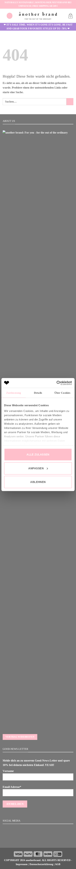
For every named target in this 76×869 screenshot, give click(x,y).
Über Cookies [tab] (62, 392)
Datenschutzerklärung (41, 864)
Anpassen (36, 468)
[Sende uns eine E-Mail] (42, 840)
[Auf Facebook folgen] (33, 840)
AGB (57, 864)
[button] (9, 16)
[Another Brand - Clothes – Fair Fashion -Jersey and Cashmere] (38, 15)
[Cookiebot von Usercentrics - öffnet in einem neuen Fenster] (56, 383)
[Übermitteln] (69, 101)
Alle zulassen (38, 454)
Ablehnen (38, 481)
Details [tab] (38, 392)
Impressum (22, 864)
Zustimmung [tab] (13, 392)
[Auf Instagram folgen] (38, 840)
